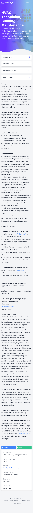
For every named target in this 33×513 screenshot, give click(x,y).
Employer (6, 465)
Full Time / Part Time (9, 459)
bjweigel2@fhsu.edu (8, 306)
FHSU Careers (20, 270)
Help (28, 501)
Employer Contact (8, 472)
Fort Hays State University (11, 468)
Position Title (7, 452)
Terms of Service (20, 501)
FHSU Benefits (22, 234)
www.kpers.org (24, 433)
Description (5, 84)
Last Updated (7, 486)
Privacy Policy (8, 501)
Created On (6, 479)
